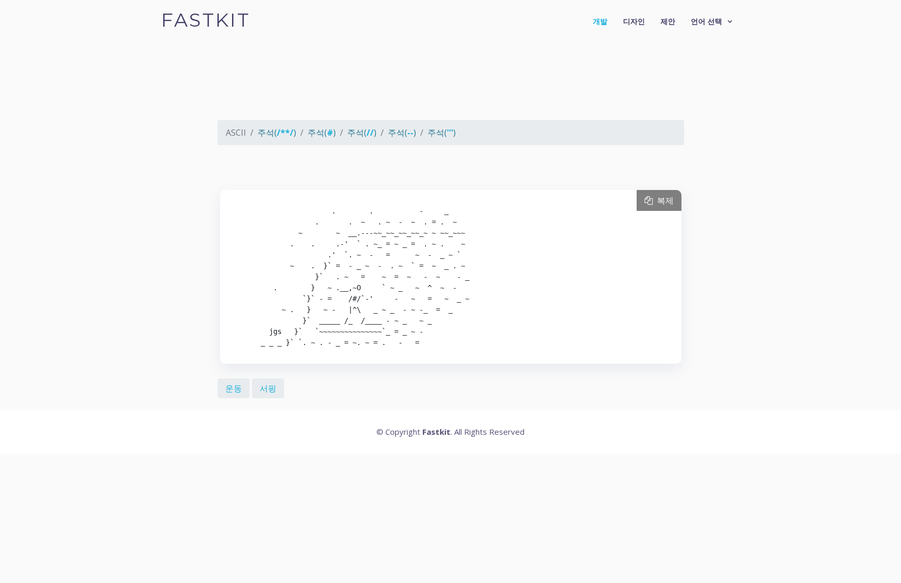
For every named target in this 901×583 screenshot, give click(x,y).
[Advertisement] (450, 86)
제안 (668, 21)
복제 (663, 200)
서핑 (268, 388)
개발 (600, 21)
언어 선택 (706, 21)
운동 (233, 388)
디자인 (634, 21)
